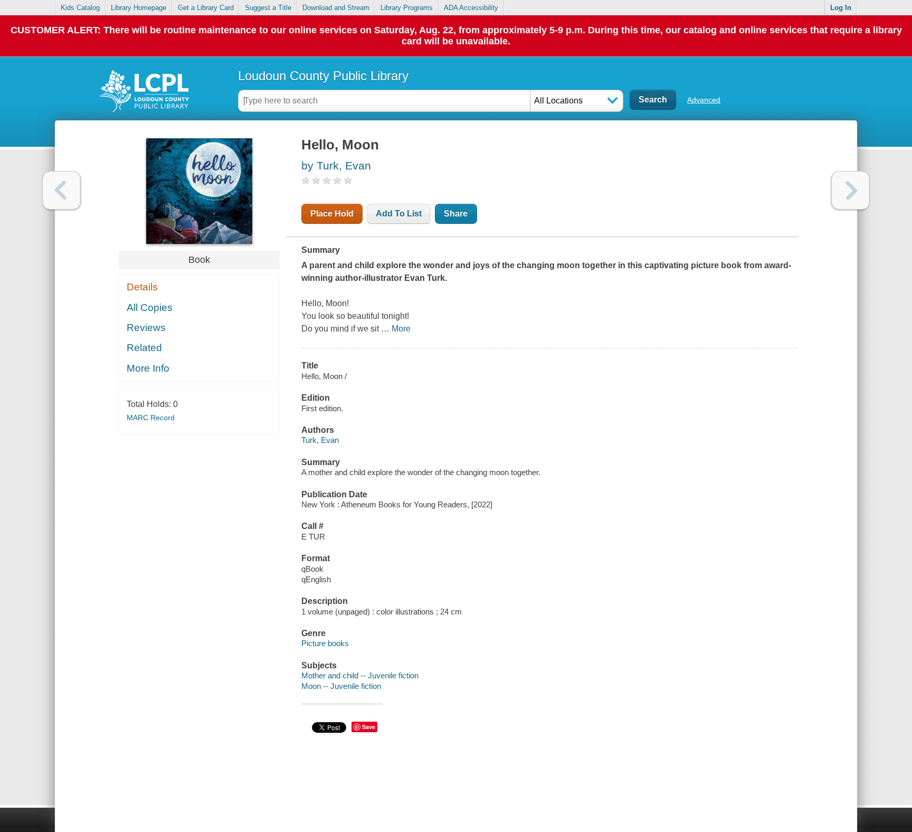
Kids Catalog (80, 8)
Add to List (399, 213)
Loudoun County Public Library (323, 76)
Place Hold (332, 213)
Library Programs (407, 8)
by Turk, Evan (336, 165)
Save (368, 727)
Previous (61, 190)
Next (850, 190)
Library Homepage (138, 8)
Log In (840, 8)
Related (144, 347)
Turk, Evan (320, 440)
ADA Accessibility (471, 8)
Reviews (146, 327)
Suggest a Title (268, 8)
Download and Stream (335, 8)
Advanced (703, 100)
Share (456, 213)
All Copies (150, 307)
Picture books (325, 643)
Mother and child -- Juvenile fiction (360, 675)
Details (142, 286)
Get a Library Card (206, 8)
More (401, 328)
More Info (148, 368)
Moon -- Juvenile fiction (341, 686)
